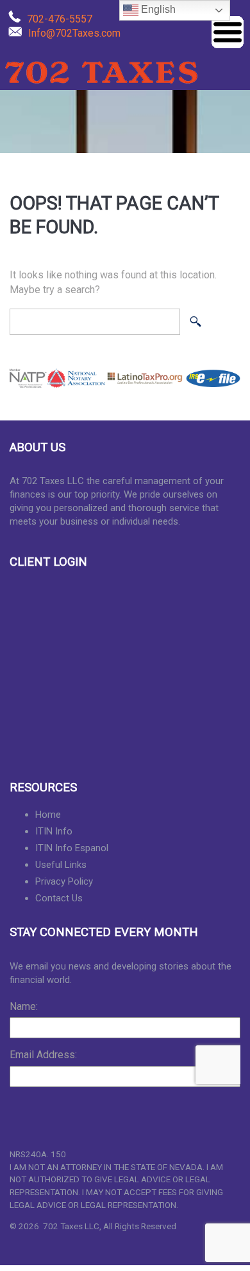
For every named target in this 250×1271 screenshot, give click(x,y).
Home (48, 814)
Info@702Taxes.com (74, 33)
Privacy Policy (64, 881)
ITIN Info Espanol (71, 848)
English (157, 9)
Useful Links (61, 864)
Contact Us (59, 898)
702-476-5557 (59, 19)
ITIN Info (53, 831)
